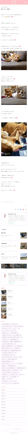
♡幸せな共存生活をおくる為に (8, 354)
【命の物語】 (5, 374)
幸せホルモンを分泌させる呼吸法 (9, 367)
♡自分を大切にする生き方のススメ (9, 352)
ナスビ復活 (10, 314)
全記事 (16, 383)
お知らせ (4, 359)
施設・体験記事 (5, 350)
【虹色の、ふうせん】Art (7, 378)
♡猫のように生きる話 (7, 356)
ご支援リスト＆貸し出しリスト (8, 363)
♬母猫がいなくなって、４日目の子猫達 (10, 332)
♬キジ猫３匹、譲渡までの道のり (9, 343)
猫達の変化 (3, 233)
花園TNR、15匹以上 (6, 348)
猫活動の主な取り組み (15, 350)
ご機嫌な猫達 (4, 243)
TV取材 (4, 365)
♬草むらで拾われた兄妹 (7, 326)
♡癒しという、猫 (17, 356)
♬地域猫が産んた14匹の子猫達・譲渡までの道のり (12, 337)
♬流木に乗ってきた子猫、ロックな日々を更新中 (11, 335)
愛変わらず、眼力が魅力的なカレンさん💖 (8, 245)
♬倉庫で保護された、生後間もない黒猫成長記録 (11, 341)
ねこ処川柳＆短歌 (6, 324)
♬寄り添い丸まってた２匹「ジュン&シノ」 (10, 328)
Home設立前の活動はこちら (7, 361)
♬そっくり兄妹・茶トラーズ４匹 (9, 330)
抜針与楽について (17, 370)
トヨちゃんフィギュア (7, 383)
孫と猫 (2, 254)
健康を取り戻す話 (21, 367)
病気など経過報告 (12, 359)
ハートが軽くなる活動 (6, 372)
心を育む (15, 372)
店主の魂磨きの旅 (11, 365)
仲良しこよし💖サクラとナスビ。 (7, 235)
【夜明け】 (5, 376)
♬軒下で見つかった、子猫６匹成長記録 (10, 339)
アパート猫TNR (16, 348)
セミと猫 (9, 308)
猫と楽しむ (14, 324)
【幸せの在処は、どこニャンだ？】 (9, 381)
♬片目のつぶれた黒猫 (18, 326)
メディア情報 (19, 363)
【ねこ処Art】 (13, 374)
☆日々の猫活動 (19, 345)
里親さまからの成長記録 (7, 345)
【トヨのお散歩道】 (14, 376)
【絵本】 (21, 374)
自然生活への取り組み (7, 370)
